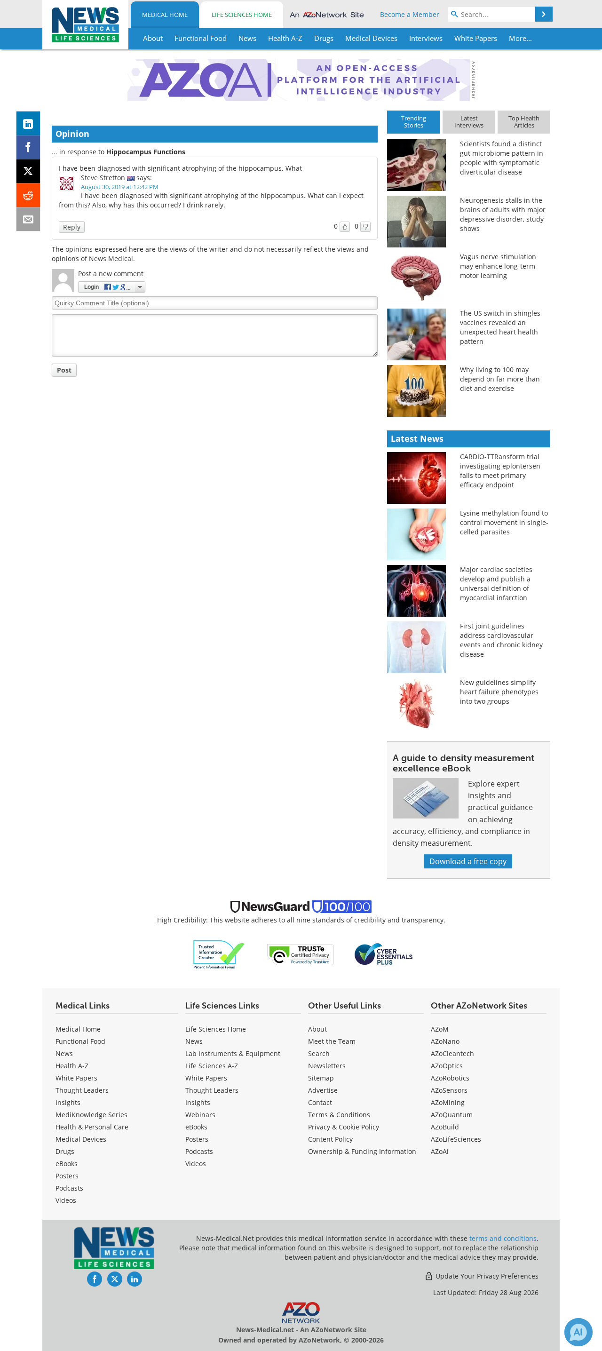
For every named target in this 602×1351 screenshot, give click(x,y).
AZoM (440, 1029)
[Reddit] (28, 195)
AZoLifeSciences (456, 1139)
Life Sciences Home (242, 14)
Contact (320, 1102)
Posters (67, 1175)
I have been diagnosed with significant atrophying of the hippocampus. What (180, 168)
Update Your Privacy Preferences (486, 1276)
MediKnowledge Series (91, 1114)
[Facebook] (28, 147)
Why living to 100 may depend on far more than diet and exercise (500, 379)
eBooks (66, 1163)
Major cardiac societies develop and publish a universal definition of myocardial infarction (496, 583)
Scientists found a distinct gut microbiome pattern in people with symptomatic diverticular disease (501, 157)
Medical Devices (80, 1139)
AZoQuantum (452, 1114)
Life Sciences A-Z (211, 1065)
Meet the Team (332, 1041)
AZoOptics (447, 1065)
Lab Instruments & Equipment (232, 1053)
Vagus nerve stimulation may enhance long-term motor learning (498, 266)
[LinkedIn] (28, 123)
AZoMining (448, 1102)
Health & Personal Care (91, 1126)
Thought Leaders (82, 1090)
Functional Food (80, 1041)
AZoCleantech (452, 1053)
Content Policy (330, 1139)
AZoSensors (449, 1090)
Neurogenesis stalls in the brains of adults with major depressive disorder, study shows (503, 214)
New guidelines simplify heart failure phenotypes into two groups (499, 692)
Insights (67, 1102)
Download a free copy (468, 861)
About (317, 1029)
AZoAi (440, 1151)
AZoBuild (445, 1126)
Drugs (64, 1151)
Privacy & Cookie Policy (343, 1126)
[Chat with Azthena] (578, 1332)
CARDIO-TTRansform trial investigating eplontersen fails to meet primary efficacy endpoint (500, 470)
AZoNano (445, 1041)
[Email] (28, 219)
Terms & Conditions (339, 1114)
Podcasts (69, 1188)
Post (64, 370)
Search (319, 1053)
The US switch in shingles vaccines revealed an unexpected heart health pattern (500, 327)
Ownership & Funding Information (362, 1151)
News (64, 1053)
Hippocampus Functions (145, 151)
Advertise (323, 1090)
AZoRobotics (450, 1077)
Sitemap (321, 1077)
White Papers (76, 1077)
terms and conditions (503, 1238)
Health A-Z (71, 1065)
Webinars (200, 1114)
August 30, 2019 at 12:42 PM (119, 187)
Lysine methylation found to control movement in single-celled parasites (504, 522)
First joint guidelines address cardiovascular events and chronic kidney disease (501, 640)
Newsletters (327, 1065)
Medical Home (165, 14)
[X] (28, 171)
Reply (71, 227)
